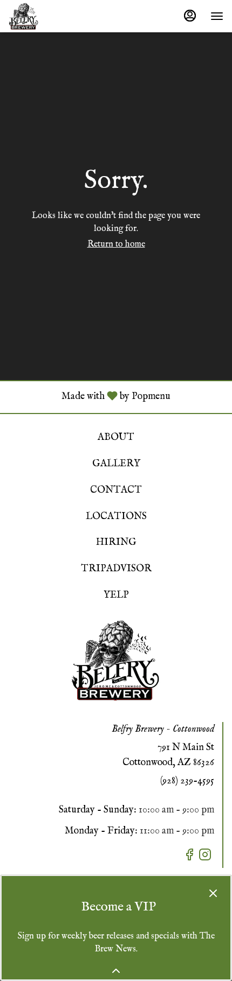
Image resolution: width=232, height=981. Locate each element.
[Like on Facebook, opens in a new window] (191, 857)
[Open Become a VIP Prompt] (116, 970)
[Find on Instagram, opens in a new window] (206, 857)
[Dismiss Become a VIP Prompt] (213, 893)
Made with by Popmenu (89, 397)
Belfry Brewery (116, 660)
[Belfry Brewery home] (57, 16)
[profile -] (189, 15)
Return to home (116, 244)
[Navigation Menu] (217, 16)
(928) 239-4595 (187, 781)
